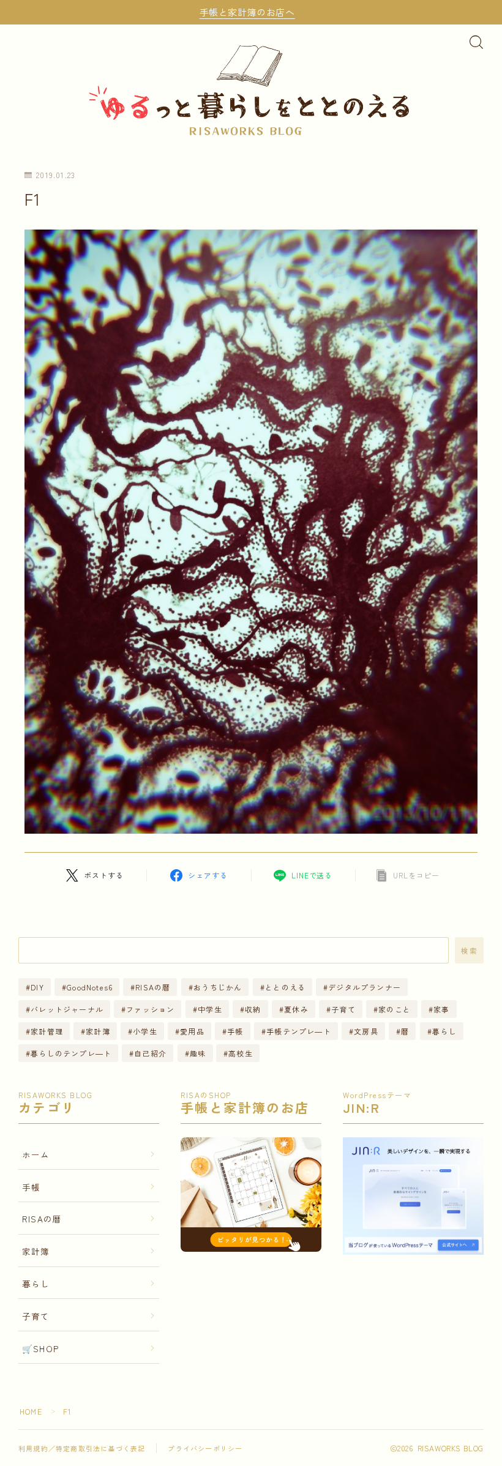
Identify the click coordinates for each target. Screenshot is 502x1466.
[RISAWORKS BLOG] (251, 88)
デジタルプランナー (364, 987)
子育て (343, 1009)
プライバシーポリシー (205, 1448)
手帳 (235, 1031)
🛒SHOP (40, 1348)
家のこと (394, 1009)
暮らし (444, 1031)
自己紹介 (151, 1053)
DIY (37, 987)
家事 (441, 1009)
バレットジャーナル (67, 1009)
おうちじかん (217, 987)
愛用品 (192, 1031)
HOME (31, 1411)
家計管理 (47, 1031)
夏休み (296, 1009)
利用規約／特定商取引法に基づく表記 (81, 1448)
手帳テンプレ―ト (298, 1031)
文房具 (366, 1031)
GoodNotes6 (90, 987)
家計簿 (98, 1031)
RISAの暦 (153, 987)
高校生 (241, 1053)
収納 (253, 1009)
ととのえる (285, 987)
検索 (469, 951)
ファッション (150, 1009)
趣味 (198, 1053)
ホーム (36, 1154)
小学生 (145, 1031)
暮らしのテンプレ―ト (71, 1053)
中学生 (210, 1009)
